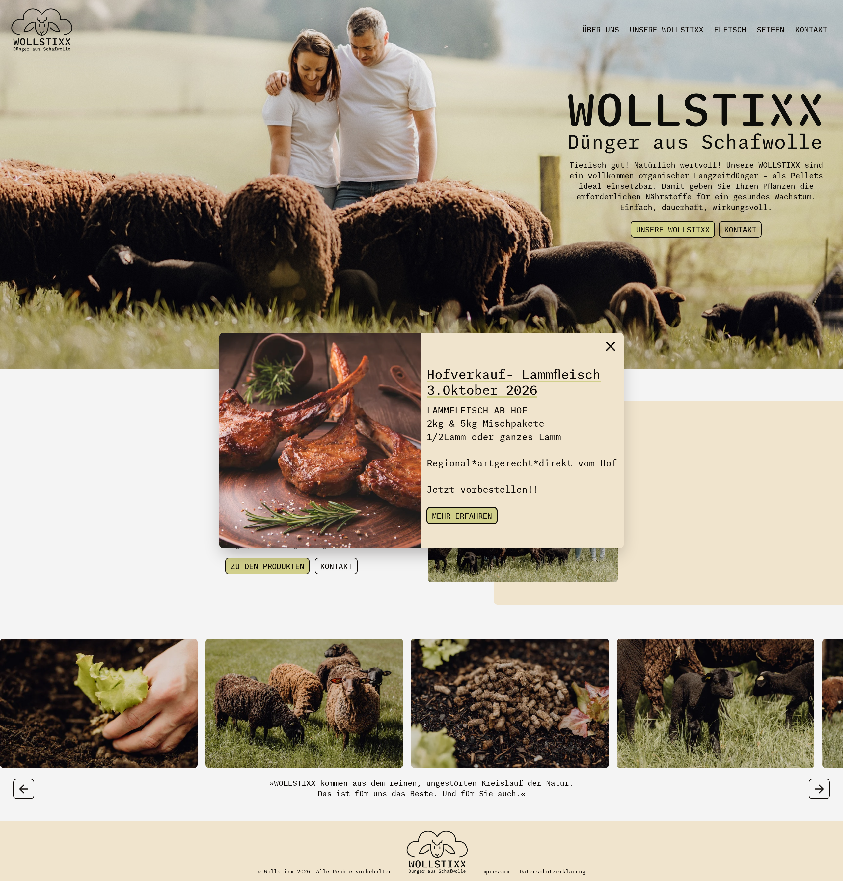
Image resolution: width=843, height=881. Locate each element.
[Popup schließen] (610, 346)
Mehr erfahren (462, 517)
